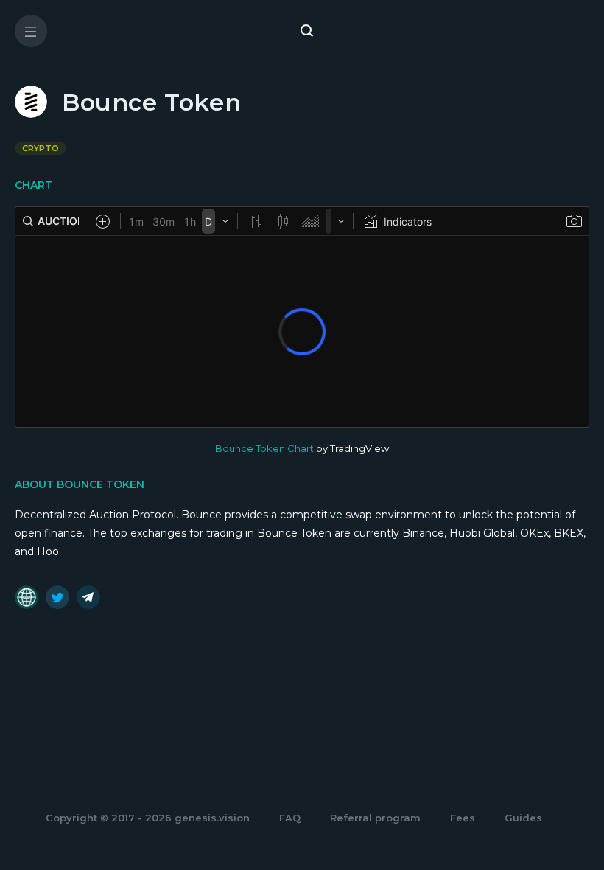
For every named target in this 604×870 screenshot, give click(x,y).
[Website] (26, 597)
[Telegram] (88, 597)
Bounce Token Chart (264, 448)
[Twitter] (57, 597)
